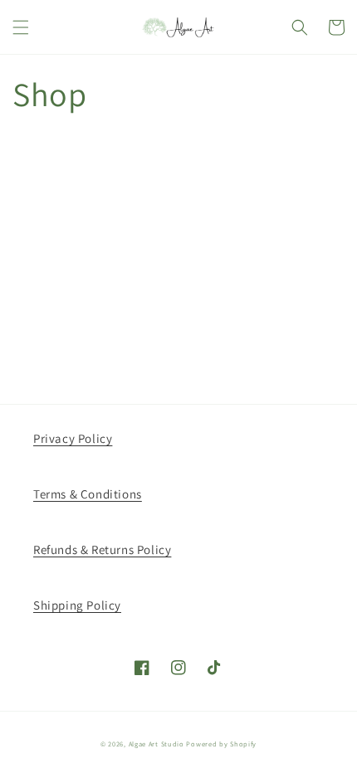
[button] (20, 27)
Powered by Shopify (221, 743)
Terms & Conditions (87, 494)
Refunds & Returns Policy (102, 549)
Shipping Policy (77, 605)
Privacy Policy (72, 438)
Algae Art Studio (156, 743)
